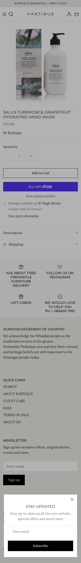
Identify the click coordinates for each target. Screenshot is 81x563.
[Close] (72, 499)
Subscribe (40, 546)
